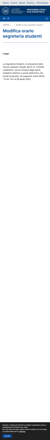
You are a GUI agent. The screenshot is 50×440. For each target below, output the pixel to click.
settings (22, 432)
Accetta (7, 436)
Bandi (22, 2)
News (6, 2)
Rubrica (31, 2)
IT (8, 18)
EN (4, 18)
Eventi (14, 2)
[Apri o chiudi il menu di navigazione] (46, 18)
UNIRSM (6, 25)
